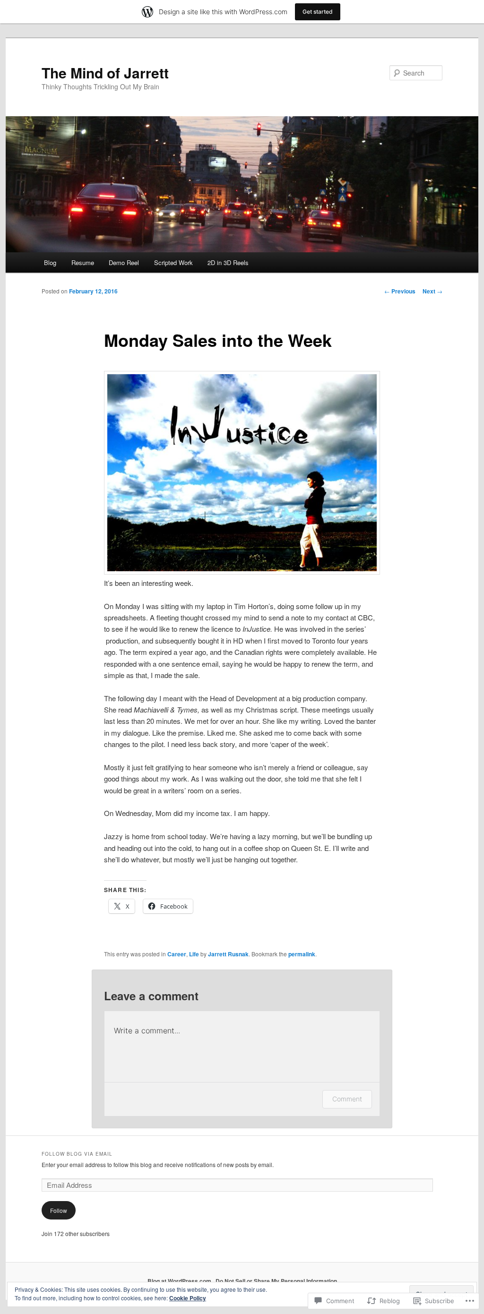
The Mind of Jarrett (105, 72)
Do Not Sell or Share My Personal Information (276, 1281)
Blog (50, 262)
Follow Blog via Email (77, 1154)
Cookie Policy (187, 1298)
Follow (58, 1210)
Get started (317, 11)
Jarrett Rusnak (228, 954)
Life (194, 954)
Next (432, 291)
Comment (347, 1099)
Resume (82, 262)
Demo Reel (124, 262)
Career (176, 954)
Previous (399, 291)
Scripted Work (173, 262)
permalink (301, 954)
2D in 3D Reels (228, 262)
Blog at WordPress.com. (180, 1281)
